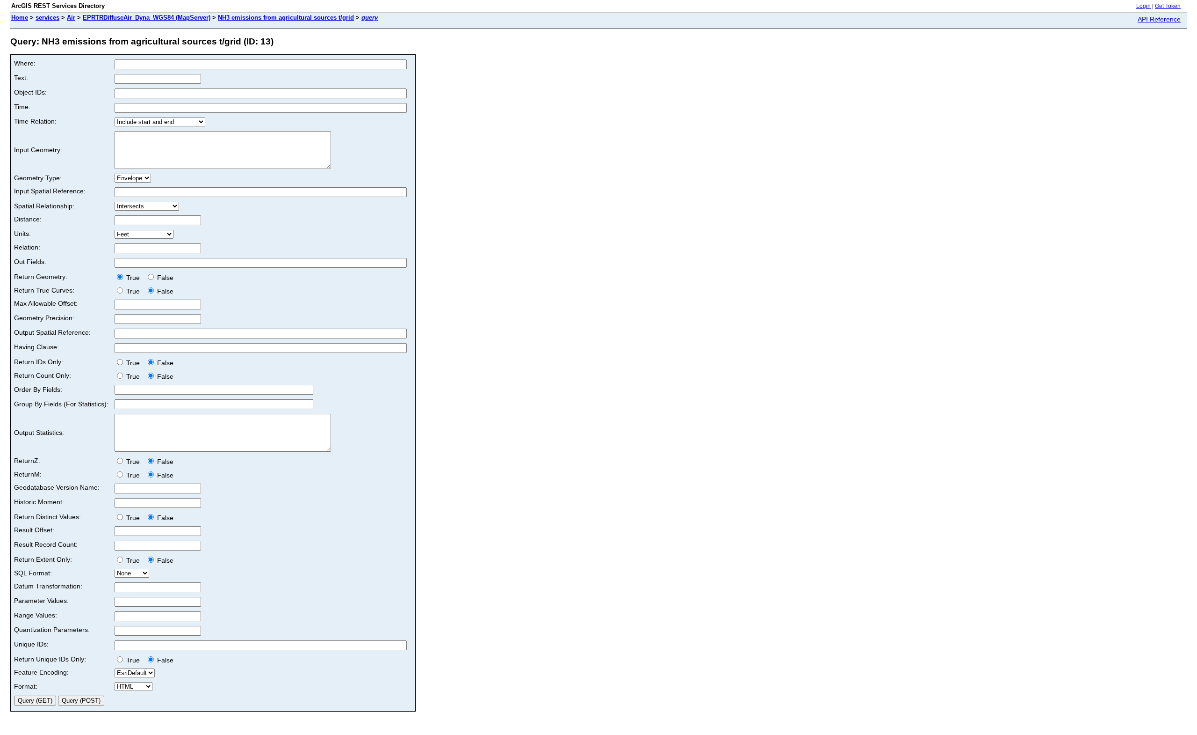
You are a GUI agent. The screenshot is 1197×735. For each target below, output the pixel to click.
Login (1143, 6)
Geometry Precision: (44, 318)
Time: (22, 106)
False (164, 277)
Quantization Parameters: (52, 629)
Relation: (27, 247)
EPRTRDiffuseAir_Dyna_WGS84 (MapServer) (146, 17)
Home (19, 17)
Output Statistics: (39, 432)
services (47, 17)
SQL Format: (33, 573)
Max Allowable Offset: (46, 303)
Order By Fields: (38, 389)
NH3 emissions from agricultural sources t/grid (286, 17)
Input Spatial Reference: (50, 191)
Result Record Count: (46, 544)
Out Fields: (30, 261)
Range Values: (35, 615)
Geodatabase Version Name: (57, 487)
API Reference (1159, 19)
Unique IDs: (31, 644)
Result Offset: (34, 530)
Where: (25, 63)
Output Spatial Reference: (52, 332)
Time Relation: (35, 121)
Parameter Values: (41, 600)
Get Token (1168, 6)
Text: (21, 77)
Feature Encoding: (41, 672)
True (134, 277)
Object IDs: (30, 92)
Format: (25, 686)
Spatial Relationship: (44, 206)
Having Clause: (36, 347)
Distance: (28, 219)
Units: (22, 233)
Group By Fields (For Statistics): (61, 404)
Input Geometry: (38, 150)
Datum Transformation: (48, 586)
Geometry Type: (38, 178)
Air (71, 17)
